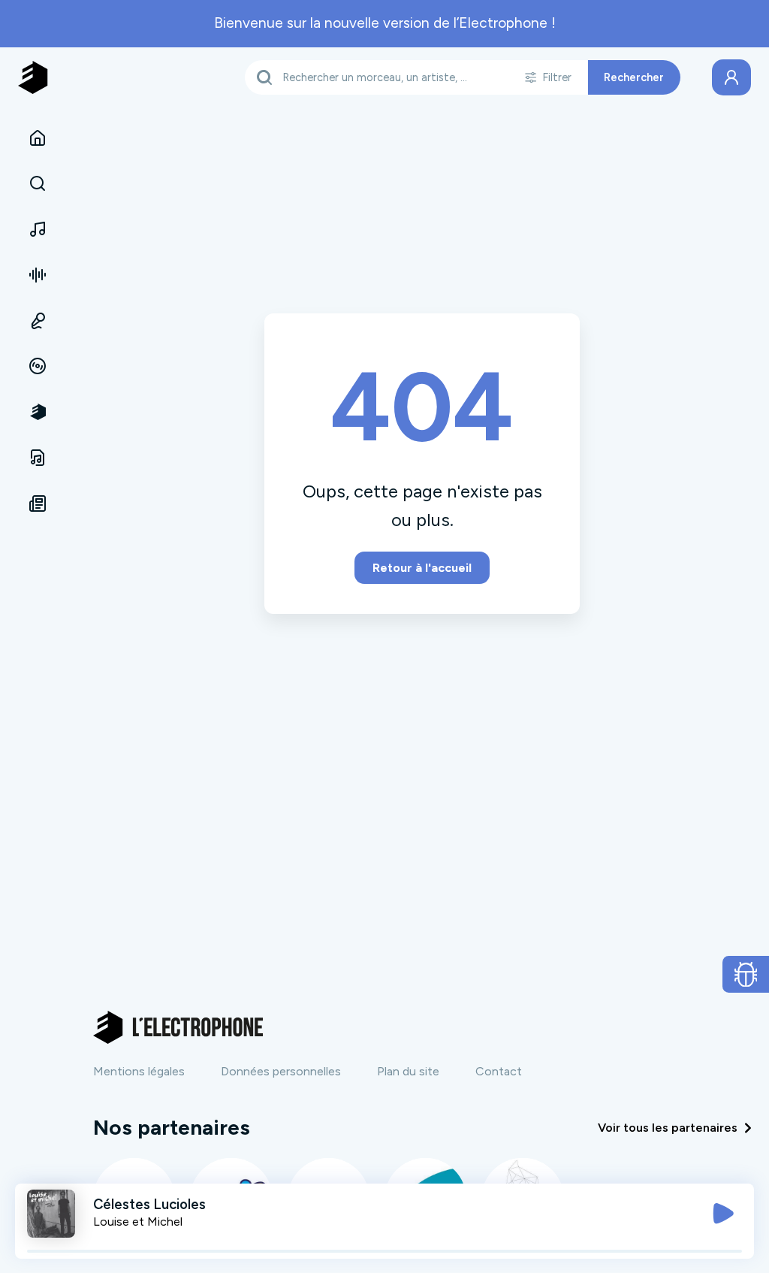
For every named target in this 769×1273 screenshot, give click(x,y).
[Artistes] (37, 229)
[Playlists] (37, 275)
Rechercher (634, 77)
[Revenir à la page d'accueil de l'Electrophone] (33, 77)
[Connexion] (731, 77)
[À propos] (37, 412)
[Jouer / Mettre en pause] (723, 1213)
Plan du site (408, 1071)
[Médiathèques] (37, 457)
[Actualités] (37, 503)
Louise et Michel (137, 1221)
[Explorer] (37, 184)
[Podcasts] (37, 321)
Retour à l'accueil (422, 568)
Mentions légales (139, 1071)
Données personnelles (281, 1071)
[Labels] (37, 367)
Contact (498, 1071)
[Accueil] (37, 138)
